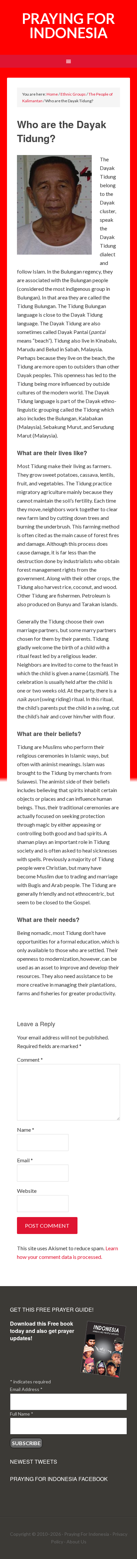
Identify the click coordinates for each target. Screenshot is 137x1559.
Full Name (21, 1414)
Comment (30, 1059)
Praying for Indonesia (68, 25)
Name (25, 1129)
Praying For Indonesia (86, 1534)
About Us (76, 1541)
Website (27, 1191)
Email (25, 1160)
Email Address (26, 1389)
